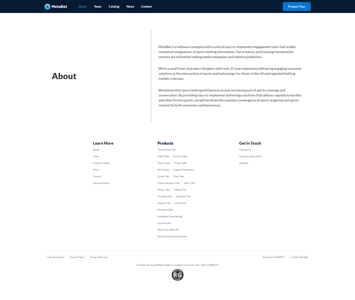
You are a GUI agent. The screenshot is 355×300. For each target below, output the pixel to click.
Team (98, 6)
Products (165, 143)
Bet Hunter (163, 169)
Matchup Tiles (183, 196)
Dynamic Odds (165, 209)
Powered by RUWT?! (274, 257)
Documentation (101, 183)
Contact (146, 6)
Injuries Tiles (164, 203)
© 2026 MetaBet (299, 257)
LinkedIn (243, 163)
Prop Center (164, 163)
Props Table (180, 163)
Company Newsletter (250, 156)
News (130, 6)
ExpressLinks (165, 223)
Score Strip (180, 203)
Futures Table (180, 156)
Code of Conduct (55, 257)
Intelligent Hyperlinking (170, 216)
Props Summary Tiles (169, 183)
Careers (97, 176)
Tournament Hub (166, 149)
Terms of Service (98, 257)
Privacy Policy (77, 257)
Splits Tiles (189, 183)
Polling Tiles (180, 189)
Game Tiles (164, 176)
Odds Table (163, 156)
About (82, 6)
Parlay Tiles (164, 189)
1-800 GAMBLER (208, 265)
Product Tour (296, 6)
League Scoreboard (183, 169)
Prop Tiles (178, 176)
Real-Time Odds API (168, 229)
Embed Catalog (101, 163)
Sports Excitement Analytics (172, 236)
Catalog (114, 6)
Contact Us (245, 149)
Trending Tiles (165, 196)
